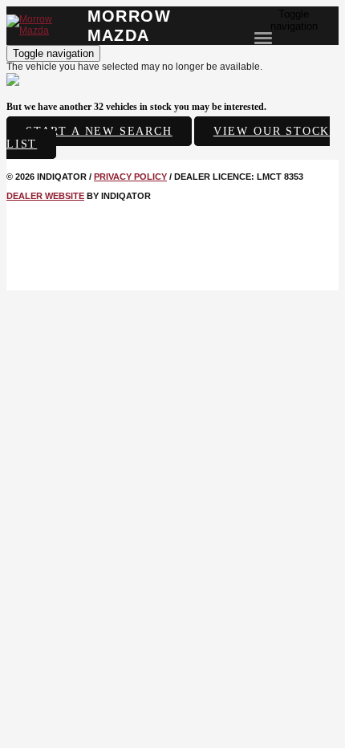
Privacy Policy (130, 176)
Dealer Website (45, 196)
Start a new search (99, 131)
